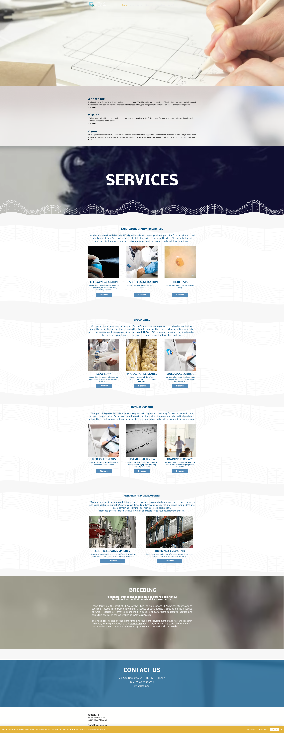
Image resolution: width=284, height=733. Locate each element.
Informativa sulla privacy (96, 729)
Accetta (274, 729)
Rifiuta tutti (262, 729)
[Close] (281, 729)
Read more (92, 107)
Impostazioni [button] (251, 729)
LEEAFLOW (136, 624)
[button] (103, 295)
